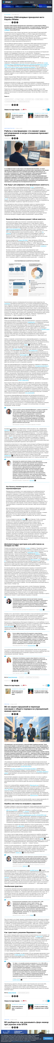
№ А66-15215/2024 (19, 954)
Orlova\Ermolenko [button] (9, 626)
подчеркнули (31, 322)
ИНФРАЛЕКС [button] (7, 455)
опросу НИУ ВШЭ (23, 240)
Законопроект (10, 99)
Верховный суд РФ (24, 992)
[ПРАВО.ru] (7, 2)
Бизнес (22, 677)
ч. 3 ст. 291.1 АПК (8, 789)
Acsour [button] (26, 344)
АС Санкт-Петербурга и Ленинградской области (24, 768)
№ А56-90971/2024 (26, 766)
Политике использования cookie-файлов (21, 1041)
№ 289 (32, 187)
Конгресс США (30, 99)
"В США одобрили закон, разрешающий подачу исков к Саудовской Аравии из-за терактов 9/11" (26, 64)
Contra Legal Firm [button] (24, 354)
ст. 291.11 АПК (39, 936)
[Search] (47, 2)
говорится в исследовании (13, 229)
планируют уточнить (33, 552)
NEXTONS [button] (7, 430)
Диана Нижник (12, 992)
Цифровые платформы (33, 677)
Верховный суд (17, 349)
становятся (43, 246)
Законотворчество (24, 101)
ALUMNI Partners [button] (34, 870)
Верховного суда (35, 559)
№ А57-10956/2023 (23, 380)
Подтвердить (48, 1038)
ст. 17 (11, 437)
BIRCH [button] (23, 519)
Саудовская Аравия (11, 101)
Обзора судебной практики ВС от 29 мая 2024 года (32, 815)
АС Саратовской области (42, 366)
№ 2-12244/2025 (29, 392)
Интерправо (7, 14)
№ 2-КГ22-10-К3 (33, 350)
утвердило (7, 303)
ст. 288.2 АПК (20, 826)
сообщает (7, 30)
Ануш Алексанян (12, 677)
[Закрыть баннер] (26, 1031)
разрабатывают (45, 329)
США (47, 99)
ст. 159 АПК (26, 811)
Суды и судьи (20, 99)
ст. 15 (6, 198)
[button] (12, 22)
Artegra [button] (42, 838)
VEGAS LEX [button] (19, 852)
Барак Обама (40, 99)
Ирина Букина (34, 795)
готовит (28, 548)
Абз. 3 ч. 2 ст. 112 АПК (11, 810)
